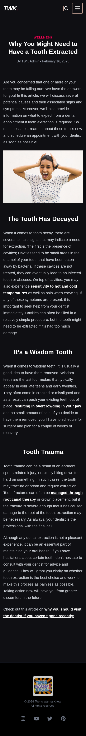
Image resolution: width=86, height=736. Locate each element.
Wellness (43, 37)
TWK (10, 8)
